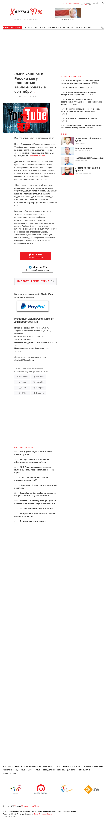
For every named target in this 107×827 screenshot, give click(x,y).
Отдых (37, 770)
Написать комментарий (35, 281)
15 (34, 92)
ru (86, 4)
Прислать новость (71, 3)
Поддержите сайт (35, 256)
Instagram (39, 387)
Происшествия (67, 27)
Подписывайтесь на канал (37, 268)
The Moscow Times (36, 156)
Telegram (40, 393)
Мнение (64, 134)
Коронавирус (84, 770)
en (90, 4)
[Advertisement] (30, 51)
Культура (88, 27)
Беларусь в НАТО (10, 773)
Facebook (23, 376)
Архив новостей (91, 3)
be (82, 4)
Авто (30, 770)
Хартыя (26, 12)
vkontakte (40, 382)
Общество (40, 27)
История (78, 766)
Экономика (52, 27)
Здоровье (20, 770)
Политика (28, 27)
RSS (24, 393)
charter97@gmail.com (42, 814)
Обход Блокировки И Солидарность (59, 770)
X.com (23, 382)
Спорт (79, 27)
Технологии (8, 770)
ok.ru (23, 387)
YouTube (39, 376)
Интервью (98, 766)
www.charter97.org (31, 806)
